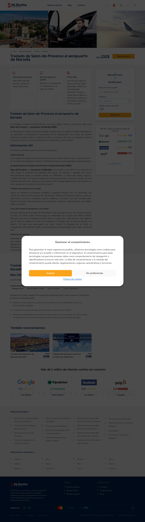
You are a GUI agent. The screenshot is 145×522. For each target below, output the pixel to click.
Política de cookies (72, 279)
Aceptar (50, 273)
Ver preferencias (94, 273)
